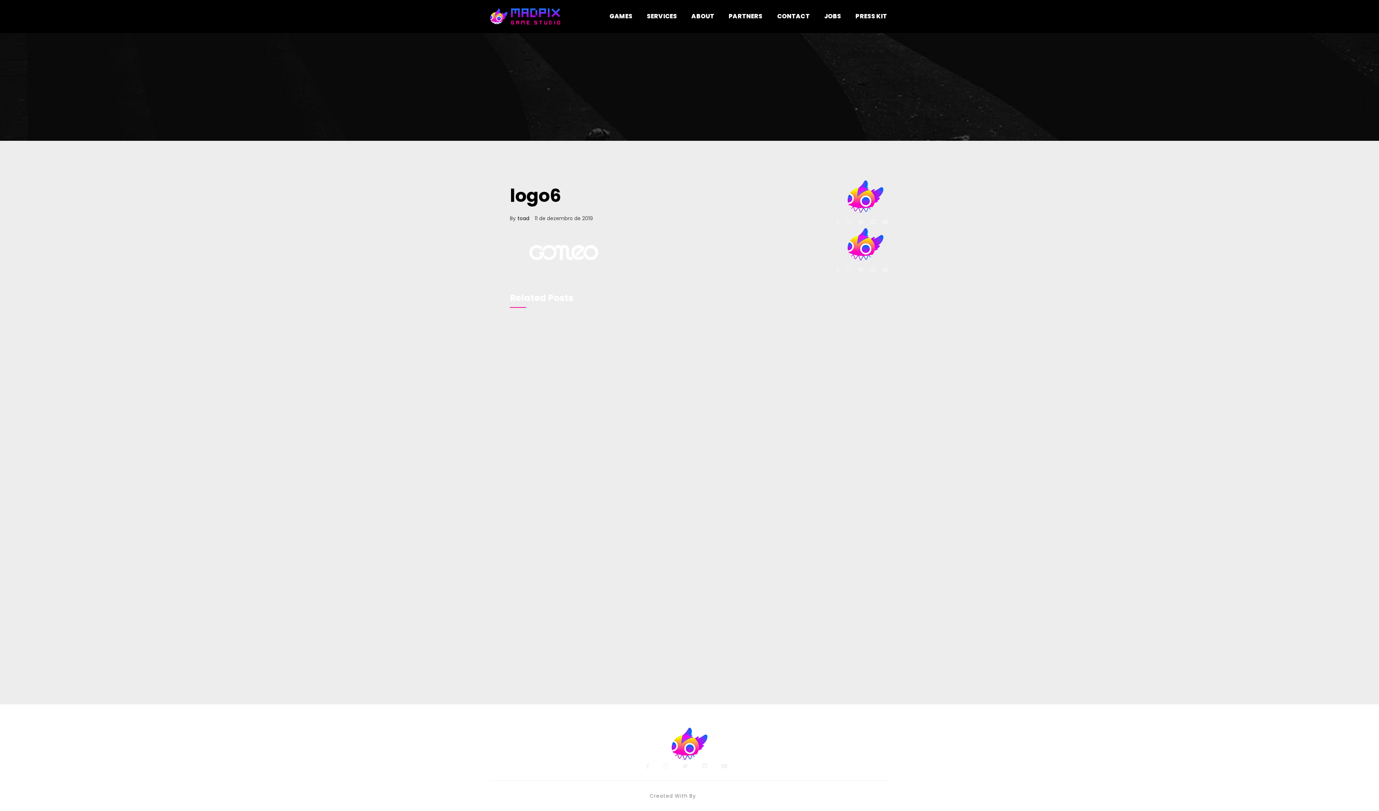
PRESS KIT (871, 16)
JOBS (832, 16)
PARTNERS (745, 16)
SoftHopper (714, 796)
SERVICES (662, 16)
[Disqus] (658, 415)
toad (523, 218)
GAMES (620, 16)
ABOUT (702, 16)
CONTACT (793, 16)
